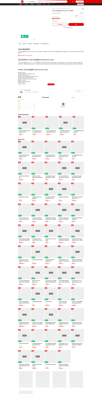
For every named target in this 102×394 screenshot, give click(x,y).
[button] (80, 4)
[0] (73, 2)
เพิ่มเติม (52, 84)
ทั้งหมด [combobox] (73, 97)
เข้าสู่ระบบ (80, 1)
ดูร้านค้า (78, 91)
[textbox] (51, 81)
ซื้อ (76, 24)
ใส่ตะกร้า (61, 24)
